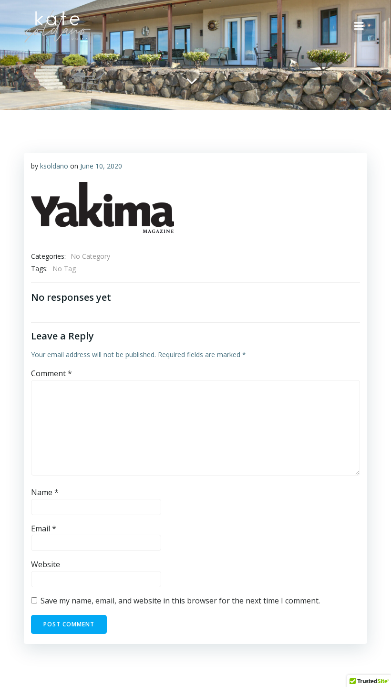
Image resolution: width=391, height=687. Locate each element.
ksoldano (54, 165)
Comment (51, 373)
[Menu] (359, 26)
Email (43, 528)
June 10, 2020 (101, 165)
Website (45, 564)
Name (45, 492)
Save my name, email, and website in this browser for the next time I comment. (180, 600)
